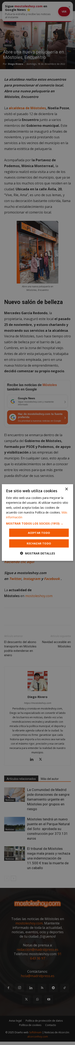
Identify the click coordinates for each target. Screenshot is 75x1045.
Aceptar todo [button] (39, 532)
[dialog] (37, 522)
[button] (37, 523)
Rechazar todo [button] (39, 543)
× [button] (66, 489)
